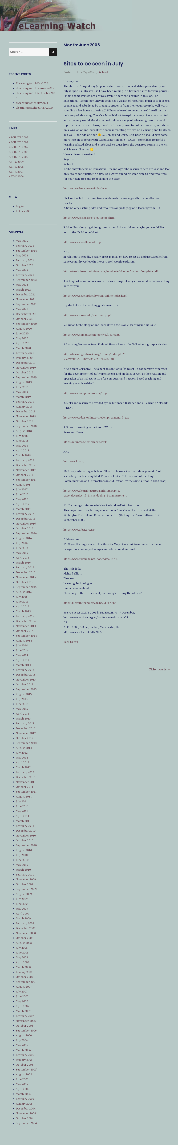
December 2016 (25, 519)
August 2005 (24, 1074)
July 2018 (22, 436)
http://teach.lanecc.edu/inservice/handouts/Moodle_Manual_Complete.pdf (110, 271)
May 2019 (22, 392)
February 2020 (25, 353)
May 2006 (22, 1045)
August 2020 (24, 328)
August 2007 (24, 986)
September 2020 (26, 324)
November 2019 (26, 367)
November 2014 (26, 626)
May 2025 (22, 241)
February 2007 (25, 1016)
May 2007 (22, 1001)
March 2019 (23, 397)
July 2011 (22, 801)
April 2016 (22, 558)
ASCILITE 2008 (18, 142)
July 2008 (22, 947)
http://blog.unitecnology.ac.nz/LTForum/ (89, 603)
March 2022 (23, 289)
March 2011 (23, 821)
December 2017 (25, 465)
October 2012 (24, 738)
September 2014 (26, 636)
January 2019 (24, 406)
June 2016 (22, 548)
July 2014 (22, 645)
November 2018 (26, 416)
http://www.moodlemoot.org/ (82, 242)
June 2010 (22, 860)
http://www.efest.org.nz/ (79, 530)
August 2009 (24, 894)
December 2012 (25, 728)
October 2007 (24, 977)
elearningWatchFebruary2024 (34, 108)
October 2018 (24, 421)
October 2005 (24, 1064)
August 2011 (24, 796)
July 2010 (22, 855)
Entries (23, 211)
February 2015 (25, 616)
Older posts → (160, 669)
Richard (103, 72)
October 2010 (24, 840)
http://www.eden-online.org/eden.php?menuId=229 (96, 417)
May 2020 (22, 338)
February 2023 (25, 275)
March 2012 (23, 767)
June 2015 (22, 601)
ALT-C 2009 (16, 162)
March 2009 (23, 918)
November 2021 (26, 299)
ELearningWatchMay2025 (32, 83)
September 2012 (26, 743)
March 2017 (23, 509)
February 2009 (25, 923)
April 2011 (22, 816)
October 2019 (24, 372)
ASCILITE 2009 (18, 137)
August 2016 (24, 538)
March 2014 (23, 665)
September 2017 (26, 480)
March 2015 (23, 611)
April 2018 (22, 450)
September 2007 (26, 982)
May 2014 (22, 655)
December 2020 (25, 314)
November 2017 (26, 470)
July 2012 (22, 753)
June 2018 (22, 441)
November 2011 (26, 782)
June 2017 (22, 494)
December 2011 (25, 777)
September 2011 (26, 792)
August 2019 (24, 382)
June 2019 (22, 387)
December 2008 (25, 928)
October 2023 (24, 265)
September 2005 (26, 1069)
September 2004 (26, 1123)
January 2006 (24, 1060)
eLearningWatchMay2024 (32, 103)
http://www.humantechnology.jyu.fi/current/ (91, 335)
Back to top (70, 642)
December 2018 (25, 411)
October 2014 (24, 631)
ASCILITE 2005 (18, 157)
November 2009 (26, 879)
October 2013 (24, 684)
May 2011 (22, 811)
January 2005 (24, 1103)
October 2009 (24, 884)
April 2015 (22, 606)
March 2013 (23, 718)
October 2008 (24, 938)
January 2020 (24, 358)
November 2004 (26, 1113)
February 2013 (25, 723)
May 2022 (22, 285)
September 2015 (26, 587)
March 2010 (23, 870)
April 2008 (22, 962)
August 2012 (24, 748)
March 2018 (23, 455)
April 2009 (22, 913)
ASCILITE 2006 (18, 152)
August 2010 (24, 850)
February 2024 (25, 260)
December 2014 (25, 621)
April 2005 (22, 1089)
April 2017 (22, 504)
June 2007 (22, 996)
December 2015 (25, 572)
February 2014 (25, 670)
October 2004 (24, 1118)
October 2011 (24, 787)
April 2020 (22, 343)
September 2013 (26, 689)
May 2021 (22, 309)
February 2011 (25, 826)
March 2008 (23, 967)
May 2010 (22, 865)
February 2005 (25, 1099)
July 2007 (22, 991)
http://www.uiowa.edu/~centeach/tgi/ (87, 315)
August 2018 (24, 431)
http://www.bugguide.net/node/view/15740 (90, 559)
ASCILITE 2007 (18, 147)
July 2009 (22, 899)
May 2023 (22, 270)
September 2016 (26, 533)
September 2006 (26, 1030)
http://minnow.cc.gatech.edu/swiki (85, 442)
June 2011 (22, 806)
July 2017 (22, 489)
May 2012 (22, 757)
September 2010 (26, 845)
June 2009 (22, 904)
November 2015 (26, 577)
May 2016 (22, 553)
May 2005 (22, 1084)
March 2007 (23, 1011)
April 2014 (22, 660)
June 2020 (22, 333)
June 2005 (22, 1079)
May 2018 (22, 445)
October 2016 (24, 528)
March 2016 (23, 562)
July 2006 (22, 1040)
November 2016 (26, 523)
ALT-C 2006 (16, 176)
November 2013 (26, 679)
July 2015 (22, 597)
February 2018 (25, 460)
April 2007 (22, 1006)
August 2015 (24, 592)
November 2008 (26, 933)
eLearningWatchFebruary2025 (35, 88)
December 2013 (25, 675)
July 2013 (22, 699)
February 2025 (25, 246)
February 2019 (25, 402)
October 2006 (24, 1025)
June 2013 (22, 704)
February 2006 (25, 1055)
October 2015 (24, 582)
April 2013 (22, 714)
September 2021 (26, 304)
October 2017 (24, 475)
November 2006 (26, 1021)
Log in (20, 206)
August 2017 (24, 484)
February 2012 (25, 772)
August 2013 (24, 694)
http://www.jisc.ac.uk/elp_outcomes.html (89, 218)
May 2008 (22, 957)
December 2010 (25, 831)
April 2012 (22, 762)
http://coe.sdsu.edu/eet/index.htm (85, 188)
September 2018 (26, 426)
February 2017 (25, 514)
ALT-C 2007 (16, 171)
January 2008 (24, 972)
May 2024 (22, 255)
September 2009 (26, 889)
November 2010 (26, 835)
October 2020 (24, 319)
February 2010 (25, 874)
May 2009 (22, 908)
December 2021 (25, 294)
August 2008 (24, 943)
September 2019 (26, 377)
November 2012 (26, 733)
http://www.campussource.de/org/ (85, 393)
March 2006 (23, 1050)
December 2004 (25, 1108)
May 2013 (22, 709)
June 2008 (22, 952)
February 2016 (25, 567)
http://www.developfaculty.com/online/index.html (95, 296)
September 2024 (26, 250)
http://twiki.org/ (73, 461)
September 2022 (26, 280)
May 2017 (22, 499)
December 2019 (25, 363)
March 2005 (23, 1094)
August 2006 (24, 1035)
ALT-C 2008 (16, 167)
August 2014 (24, 640)
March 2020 (23, 348)
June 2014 (22, 650)
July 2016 (22, 543)
